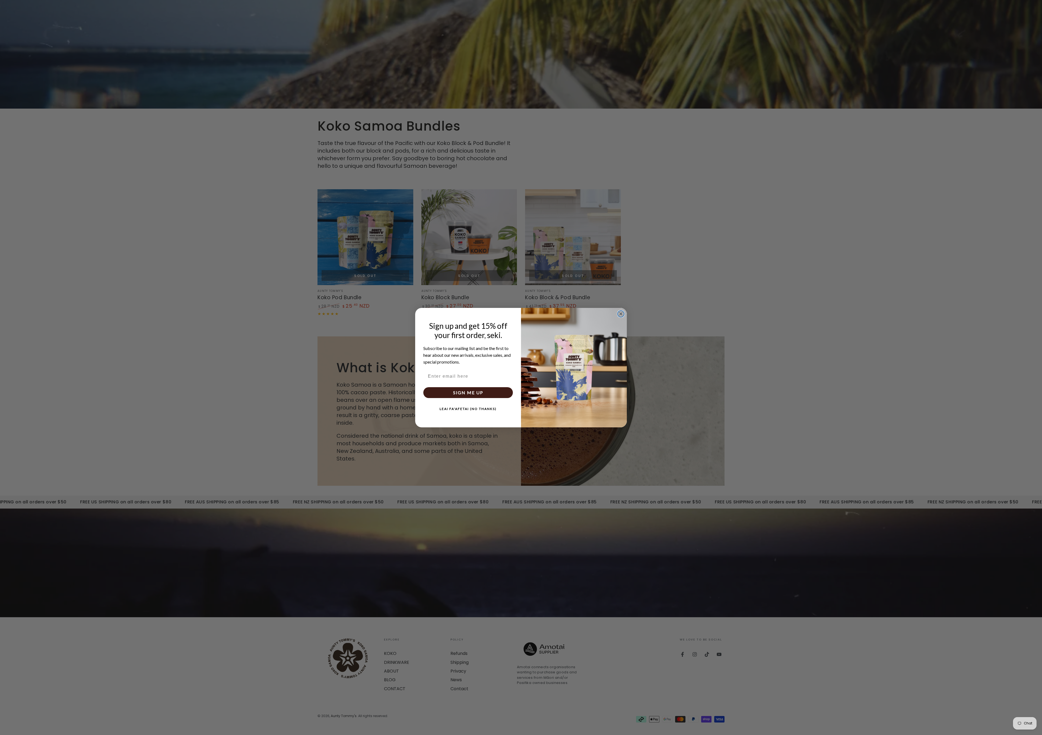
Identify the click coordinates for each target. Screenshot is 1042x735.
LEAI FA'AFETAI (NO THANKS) (468, 408)
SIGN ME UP (468, 392)
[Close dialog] (621, 314)
